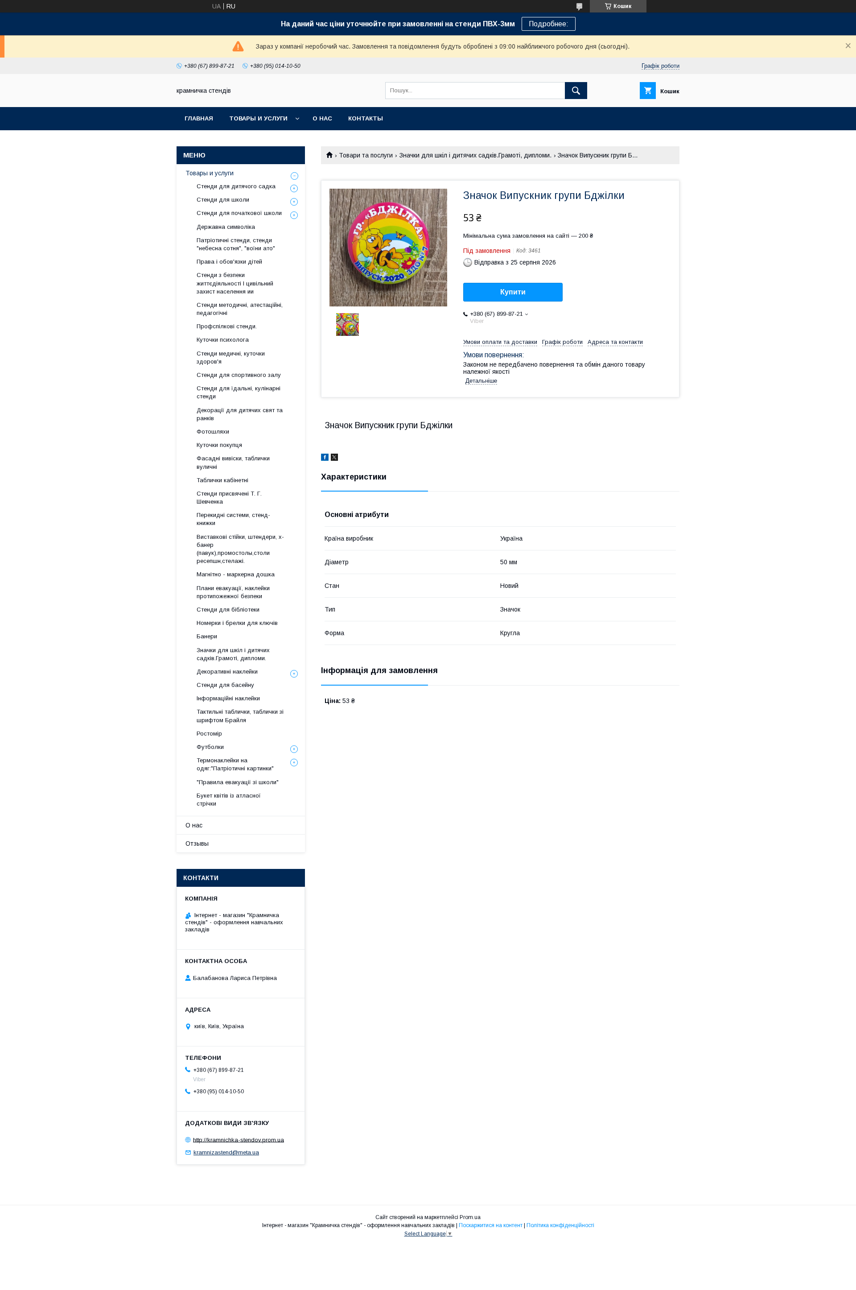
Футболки (210, 747)
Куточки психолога (223, 339)
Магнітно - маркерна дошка (236, 574)
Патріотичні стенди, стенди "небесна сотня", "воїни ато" (236, 244)
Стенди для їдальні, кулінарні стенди (238, 392)
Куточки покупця (219, 445)
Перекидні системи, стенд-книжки (233, 519)
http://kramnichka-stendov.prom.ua (238, 1139)
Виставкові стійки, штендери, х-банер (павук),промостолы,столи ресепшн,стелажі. (240, 549)
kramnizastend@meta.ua (226, 1152)
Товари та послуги (366, 155)
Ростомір (209, 733)
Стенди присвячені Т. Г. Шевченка (229, 497)
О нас (322, 118)
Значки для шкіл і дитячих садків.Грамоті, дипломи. (475, 155)
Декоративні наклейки (227, 671)
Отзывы (197, 843)
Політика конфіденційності (560, 1225)
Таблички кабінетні (222, 480)
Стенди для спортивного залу (239, 375)
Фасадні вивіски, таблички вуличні (233, 462)
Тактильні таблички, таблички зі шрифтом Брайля (240, 715)
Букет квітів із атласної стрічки (229, 799)
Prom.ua (470, 1217)
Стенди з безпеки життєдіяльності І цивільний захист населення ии (235, 283)
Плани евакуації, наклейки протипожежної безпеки (233, 592)
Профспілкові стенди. (227, 326)
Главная (199, 118)
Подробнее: (548, 24)
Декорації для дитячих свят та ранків (240, 414)
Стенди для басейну (225, 685)
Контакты (365, 118)
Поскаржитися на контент (491, 1225)
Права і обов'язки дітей (229, 261)
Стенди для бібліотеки (228, 609)
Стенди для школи (223, 199)
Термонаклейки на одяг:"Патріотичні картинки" (235, 764)
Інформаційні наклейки (228, 698)
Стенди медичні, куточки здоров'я (231, 357)
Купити (513, 292)
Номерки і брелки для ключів (237, 623)
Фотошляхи (213, 431)
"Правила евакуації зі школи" (238, 782)
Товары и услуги (258, 118)
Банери (207, 636)
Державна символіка (226, 226)
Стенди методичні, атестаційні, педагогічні (240, 309)
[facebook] (325, 458)
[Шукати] (576, 90)
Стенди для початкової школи (239, 213)
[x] (334, 458)
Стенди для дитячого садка (236, 186)
